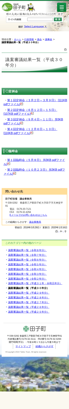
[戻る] (61, 231)
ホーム (17, 39)
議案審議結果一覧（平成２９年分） (28, 292)
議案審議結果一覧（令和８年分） (27, 250)
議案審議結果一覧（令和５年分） (27, 264)
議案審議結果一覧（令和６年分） (27, 259)
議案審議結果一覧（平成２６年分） (28, 307)
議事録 (48, 39)
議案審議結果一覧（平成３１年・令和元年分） (35, 283)
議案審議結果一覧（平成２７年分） (28, 302)
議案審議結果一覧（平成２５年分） (28, 311)
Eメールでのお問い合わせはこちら (28, 215)
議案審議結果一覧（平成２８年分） (28, 297)
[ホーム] (18, 10)
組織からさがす (45, 346)
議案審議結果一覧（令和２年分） (27, 278)
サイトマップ (23, 346)
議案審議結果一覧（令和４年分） (27, 269)
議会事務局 (35, 222)
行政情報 (29, 39)
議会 (39, 39)
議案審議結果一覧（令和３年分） (27, 273)
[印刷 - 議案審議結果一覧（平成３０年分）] (65, 49)
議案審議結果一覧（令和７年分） (27, 254)
